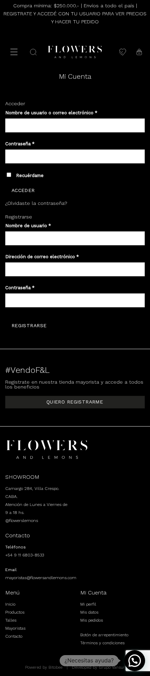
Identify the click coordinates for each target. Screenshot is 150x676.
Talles (10, 620)
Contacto (13, 636)
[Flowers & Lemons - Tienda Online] (75, 52)
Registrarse (29, 325)
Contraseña (20, 143)
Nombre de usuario (28, 225)
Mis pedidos (91, 620)
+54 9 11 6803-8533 (24, 555)
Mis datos (89, 612)
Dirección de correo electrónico (42, 256)
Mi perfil (88, 604)
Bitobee (55, 667)
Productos (14, 612)
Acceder (23, 190)
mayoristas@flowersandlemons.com (40, 577)
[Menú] (14, 52)
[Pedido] (139, 52)
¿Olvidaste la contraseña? (36, 203)
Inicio (10, 604)
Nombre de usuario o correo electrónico (51, 112)
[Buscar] (33, 52)
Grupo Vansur (112, 667)
